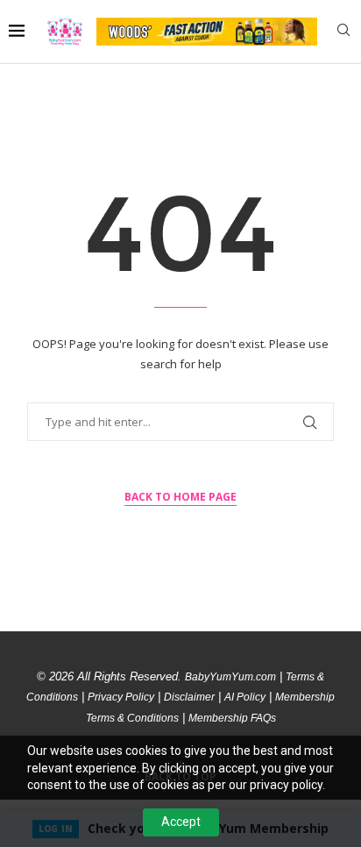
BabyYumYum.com (230, 677)
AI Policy (244, 697)
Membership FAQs (232, 718)
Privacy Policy (121, 697)
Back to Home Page (180, 496)
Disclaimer (189, 697)
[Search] (343, 32)
